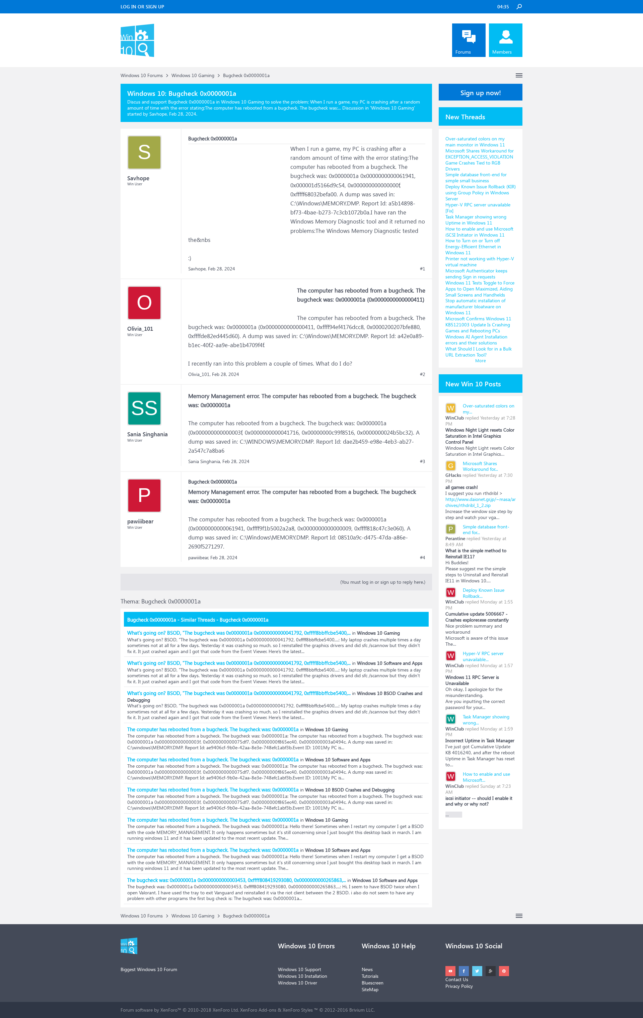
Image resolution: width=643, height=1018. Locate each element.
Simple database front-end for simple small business (476, 177)
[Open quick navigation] (519, 75)
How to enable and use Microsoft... (486, 777)
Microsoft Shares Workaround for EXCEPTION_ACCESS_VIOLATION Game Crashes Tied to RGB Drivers (479, 159)
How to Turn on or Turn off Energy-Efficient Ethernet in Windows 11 (473, 246)
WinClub (454, 418)
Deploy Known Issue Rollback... (483, 593)
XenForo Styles (298, 1010)
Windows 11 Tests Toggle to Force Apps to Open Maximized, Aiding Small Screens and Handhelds (479, 288)
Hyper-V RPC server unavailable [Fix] (477, 207)
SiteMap (370, 989)
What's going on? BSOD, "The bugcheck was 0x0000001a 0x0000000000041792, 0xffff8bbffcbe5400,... (239, 632)
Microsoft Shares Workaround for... (480, 466)
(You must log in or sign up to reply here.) (382, 582)
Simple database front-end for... (486, 529)
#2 (422, 374)
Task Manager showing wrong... (486, 719)
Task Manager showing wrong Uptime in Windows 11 (475, 219)
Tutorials (370, 976)
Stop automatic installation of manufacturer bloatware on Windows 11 (475, 306)
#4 (422, 558)
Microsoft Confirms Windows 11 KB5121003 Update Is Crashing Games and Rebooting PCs (478, 324)
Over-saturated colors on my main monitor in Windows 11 (475, 141)
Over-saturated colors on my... (488, 408)
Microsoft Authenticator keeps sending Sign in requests (476, 273)
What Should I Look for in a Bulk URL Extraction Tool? (478, 351)
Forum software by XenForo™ (180, 1010)
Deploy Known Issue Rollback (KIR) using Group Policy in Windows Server (480, 192)
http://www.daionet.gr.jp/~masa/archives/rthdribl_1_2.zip (480, 502)
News (367, 969)
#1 (422, 269)
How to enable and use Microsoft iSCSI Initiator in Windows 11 (479, 232)
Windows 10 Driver (297, 982)
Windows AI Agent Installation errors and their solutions (476, 339)
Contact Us (456, 979)
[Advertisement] (238, 186)
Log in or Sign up (142, 6)
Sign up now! (480, 92)
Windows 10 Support (299, 969)
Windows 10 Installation (302, 976)
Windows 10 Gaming (392, 108)
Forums (463, 52)
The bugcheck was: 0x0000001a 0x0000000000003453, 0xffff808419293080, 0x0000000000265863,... (236, 880)
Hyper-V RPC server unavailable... (483, 656)
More (480, 360)
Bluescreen (372, 982)
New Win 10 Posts (473, 383)
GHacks (453, 475)
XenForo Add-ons (258, 1010)
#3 (422, 461)
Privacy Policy (459, 986)
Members (502, 52)
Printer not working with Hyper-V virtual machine (479, 261)
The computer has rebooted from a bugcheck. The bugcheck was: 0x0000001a (213, 729)
